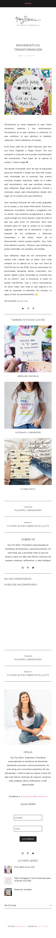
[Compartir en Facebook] (28, 308)
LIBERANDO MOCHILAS (28, 376)
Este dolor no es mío (24, 867)
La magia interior (28, 489)
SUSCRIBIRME (28, 839)
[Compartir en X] (23, 308)
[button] (28, 3)
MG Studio (42, 926)
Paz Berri (20, 926)
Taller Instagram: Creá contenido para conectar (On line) (32, 879)
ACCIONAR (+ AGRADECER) (28, 432)
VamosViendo (30, 56)
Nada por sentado (23, 889)
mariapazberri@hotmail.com (33, 796)
